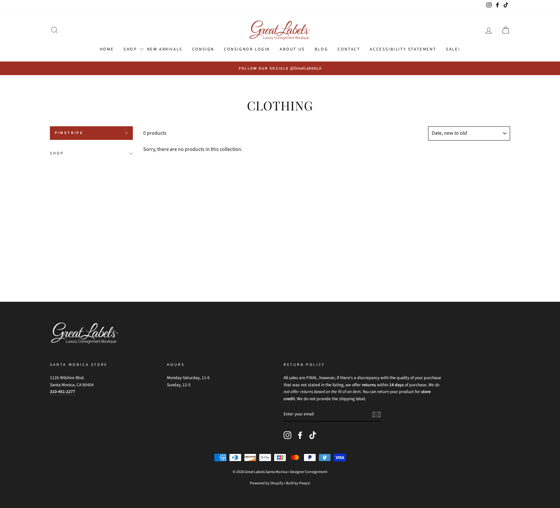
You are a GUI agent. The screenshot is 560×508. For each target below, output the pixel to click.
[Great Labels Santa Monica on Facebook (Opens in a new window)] (300, 435)
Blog (321, 49)
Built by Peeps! (298, 483)
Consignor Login (247, 49)
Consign (203, 49)
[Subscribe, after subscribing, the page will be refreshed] (376, 414)
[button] (54, 30)
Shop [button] (130, 49)
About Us (292, 49)
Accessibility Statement (403, 49)
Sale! (453, 49)
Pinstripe (69, 133)
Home (107, 49)
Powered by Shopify (266, 483)
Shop (57, 153)
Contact (349, 49)
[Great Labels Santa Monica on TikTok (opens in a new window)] (313, 435)
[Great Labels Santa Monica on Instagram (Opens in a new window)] (287, 435)
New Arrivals (164, 49)
